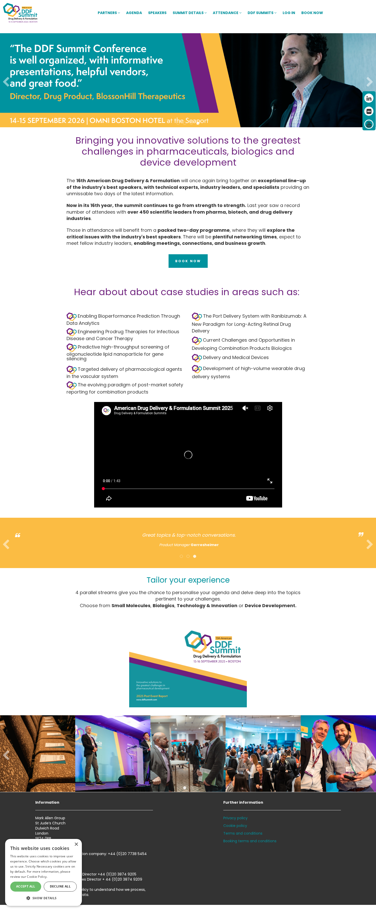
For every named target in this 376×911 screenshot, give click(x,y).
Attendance (226, 12)
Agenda (134, 12)
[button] (43, 898)
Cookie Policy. (37, 876)
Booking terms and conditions (250, 841)
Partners (108, 12)
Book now (312, 12)
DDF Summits (261, 12)
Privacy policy (235, 818)
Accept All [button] (25, 886)
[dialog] (43, 872)
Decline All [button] (60, 886)
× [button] (76, 844)
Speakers (157, 12)
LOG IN (289, 12)
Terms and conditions (242, 833)
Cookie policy (235, 825)
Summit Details (188, 12)
